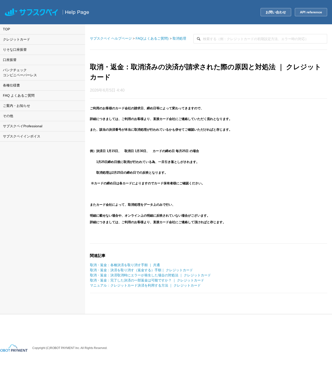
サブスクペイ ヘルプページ (111, 38)
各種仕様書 (11, 85)
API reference (311, 12)
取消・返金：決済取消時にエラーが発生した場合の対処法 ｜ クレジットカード (150, 275)
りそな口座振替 (15, 49)
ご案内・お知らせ (16, 106)
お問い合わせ (276, 12)
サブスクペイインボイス (21, 136)
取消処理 (179, 38)
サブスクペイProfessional (22, 126)
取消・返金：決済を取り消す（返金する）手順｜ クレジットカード (141, 270)
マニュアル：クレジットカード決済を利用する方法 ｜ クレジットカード (145, 285)
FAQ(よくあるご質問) (152, 38)
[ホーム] (31, 12)
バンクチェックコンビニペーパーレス (20, 72)
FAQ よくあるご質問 (19, 95)
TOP (6, 29)
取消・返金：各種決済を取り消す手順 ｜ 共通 (125, 265)
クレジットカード (16, 39)
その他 (8, 116)
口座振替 (10, 60)
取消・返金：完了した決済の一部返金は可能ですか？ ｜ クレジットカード (147, 280)
